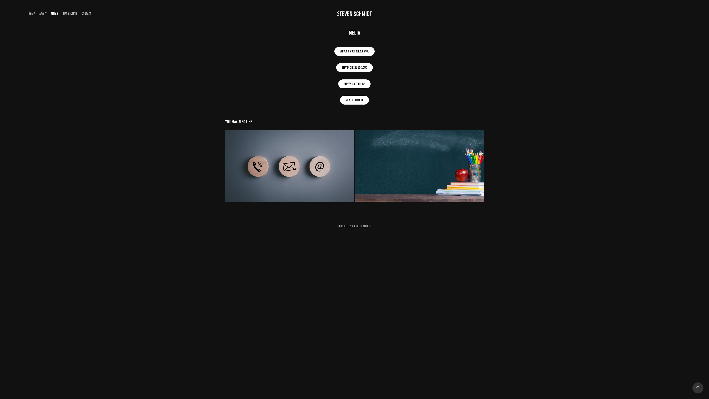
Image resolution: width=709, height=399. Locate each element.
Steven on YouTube (354, 84)
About (43, 14)
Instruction (69, 14)
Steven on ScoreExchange (354, 51)
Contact (86, 14)
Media (54, 14)
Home (31, 14)
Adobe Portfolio (361, 226)
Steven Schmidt (354, 13)
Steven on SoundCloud (354, 67)
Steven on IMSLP (354, 100)
